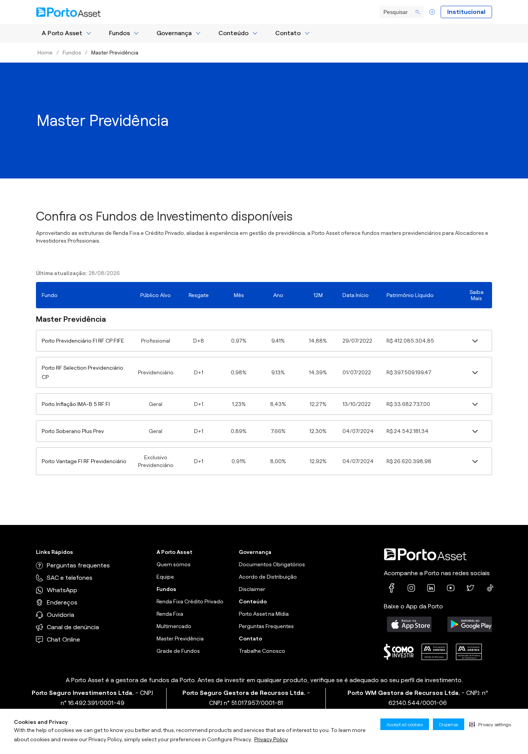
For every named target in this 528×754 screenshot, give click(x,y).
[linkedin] (431, 588)
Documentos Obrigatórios (272, 564)
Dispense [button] (448, 724)
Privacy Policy (271, 739)
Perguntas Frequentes (266, 626)
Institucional (466, 11)
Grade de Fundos (178, 651)
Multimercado (174, 626)
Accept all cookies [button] (405, 724)
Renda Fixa (170, 614)
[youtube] (450, 588)
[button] (490, 724)
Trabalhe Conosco (262, 651)
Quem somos (174, 564)
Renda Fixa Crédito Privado (190, 601)
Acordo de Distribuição (268, 577)
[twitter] (470, 588)
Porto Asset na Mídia (264, 614)
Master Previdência (180, 638)
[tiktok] (490, 588)
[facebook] (391, 588)
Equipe (165, 577)
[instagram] (411, 588)
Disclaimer (252, 589)
